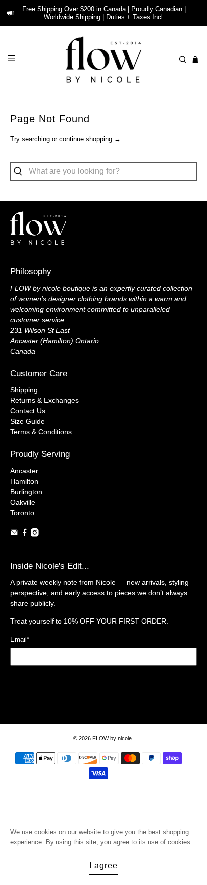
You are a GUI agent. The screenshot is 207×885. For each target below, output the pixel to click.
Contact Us (27, 411)
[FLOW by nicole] (103, 60)
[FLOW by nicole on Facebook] (25, 534)
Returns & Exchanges (44, 400)
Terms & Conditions (41, 432)
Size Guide (27, 421)
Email (19, 639)
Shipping (24, 390)
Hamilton (24, 481)
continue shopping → (90, 139)
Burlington (26, 492)
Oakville (22, 502)
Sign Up (103, 684)
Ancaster (24, 471)
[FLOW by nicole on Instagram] (35, 534)
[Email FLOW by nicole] (14, 534)
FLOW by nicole (112, 738)
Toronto (22, 513)
